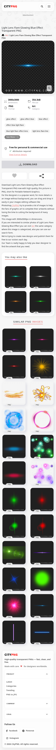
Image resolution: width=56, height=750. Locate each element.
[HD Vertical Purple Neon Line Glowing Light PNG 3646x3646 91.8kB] (14, 632)
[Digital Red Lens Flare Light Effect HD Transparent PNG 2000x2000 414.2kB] (42, 499)
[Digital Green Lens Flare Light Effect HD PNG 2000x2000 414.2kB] (14, 499)
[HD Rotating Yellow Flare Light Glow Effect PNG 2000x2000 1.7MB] (42, 393)
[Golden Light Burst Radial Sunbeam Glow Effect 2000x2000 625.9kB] (42, 366)
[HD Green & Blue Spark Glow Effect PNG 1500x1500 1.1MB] (42, 446)
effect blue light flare (15, 125)
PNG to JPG (11, 694)
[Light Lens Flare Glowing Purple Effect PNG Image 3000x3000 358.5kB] (14, 340)
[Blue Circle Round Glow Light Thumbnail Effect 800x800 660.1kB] (14, 420)
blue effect (43, 119)
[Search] (42, 6)
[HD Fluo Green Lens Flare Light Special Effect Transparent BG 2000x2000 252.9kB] (14, 526)
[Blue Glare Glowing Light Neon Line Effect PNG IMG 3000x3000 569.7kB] (42, 605)
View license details (18, 154)
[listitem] (11, 731)
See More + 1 (12, 137)
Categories (11, 686)
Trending (10, 690)
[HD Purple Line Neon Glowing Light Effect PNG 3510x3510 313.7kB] (42, 552)
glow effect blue (27, 119)
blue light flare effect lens (17, 131)
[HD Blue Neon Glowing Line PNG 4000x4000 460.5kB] (42, 632)
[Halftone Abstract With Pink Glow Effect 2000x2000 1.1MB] (14, 473)
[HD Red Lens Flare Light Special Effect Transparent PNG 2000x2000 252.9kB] (42, 526)
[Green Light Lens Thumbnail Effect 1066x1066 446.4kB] (42, 579)
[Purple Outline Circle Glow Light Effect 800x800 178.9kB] (42, 420)
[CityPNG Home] (10, 6)
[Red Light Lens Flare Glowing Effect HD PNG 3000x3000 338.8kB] (14, 366)
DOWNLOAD (30, 164)
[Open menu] (49, 6)
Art (33, 106)
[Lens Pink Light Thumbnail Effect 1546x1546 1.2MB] (14, 605)
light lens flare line (40, 131)
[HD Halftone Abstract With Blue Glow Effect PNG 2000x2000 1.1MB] (14, 446)
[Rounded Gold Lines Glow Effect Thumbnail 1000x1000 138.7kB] (14, 393)
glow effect (11, 119)
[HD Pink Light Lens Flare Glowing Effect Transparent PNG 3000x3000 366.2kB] (42, 340)
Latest (9, 682)
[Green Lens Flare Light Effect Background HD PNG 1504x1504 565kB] (14, 552)
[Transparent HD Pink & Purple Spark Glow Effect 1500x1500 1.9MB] (42, 473)
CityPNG (15, 205)
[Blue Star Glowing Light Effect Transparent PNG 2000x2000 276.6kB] (14, 579)
